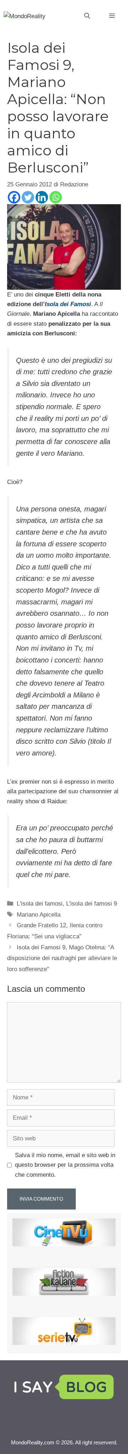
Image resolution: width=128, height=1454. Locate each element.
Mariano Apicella (38, 914)
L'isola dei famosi (40, 903)
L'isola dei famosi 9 (91, 903)
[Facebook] (14, 197)
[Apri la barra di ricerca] (87, 16)
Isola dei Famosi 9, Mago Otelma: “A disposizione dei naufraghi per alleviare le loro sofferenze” (62, 958)
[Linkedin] (42, 197)
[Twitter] (28, 197)
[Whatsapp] (55, 197)
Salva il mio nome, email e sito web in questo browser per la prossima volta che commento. (65, 1165)
